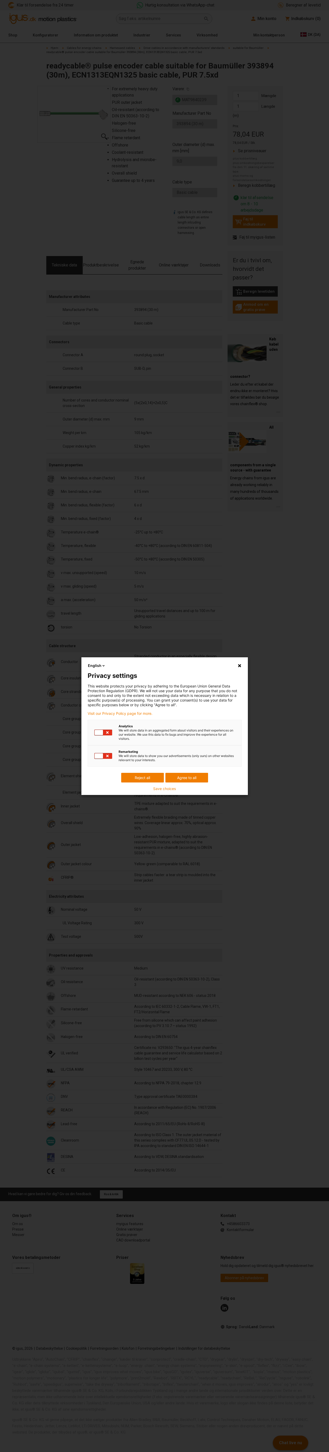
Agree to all (186, 777)
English (94, 665)
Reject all (142, 777)
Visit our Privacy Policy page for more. (120, 713)
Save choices (164, 789)
